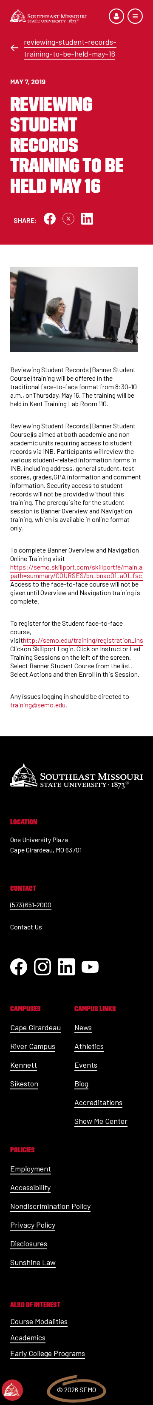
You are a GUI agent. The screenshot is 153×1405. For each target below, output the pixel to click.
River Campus (32, 1046)
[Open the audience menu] (116, 16)
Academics (27, 1337)
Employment (30, 1168)
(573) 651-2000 (30, 905)
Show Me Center (101, 1121)
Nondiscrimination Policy (50, 1206)
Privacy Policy (32, 1224)
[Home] (48, 16)
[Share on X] (68, 218)
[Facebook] (18, 966)
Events (85, 1064)
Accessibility (30, 1187)
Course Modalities (39, 1321)
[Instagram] (42, 966)
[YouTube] (90, 966)
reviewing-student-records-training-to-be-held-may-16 (70, 47)
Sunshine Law (33, 1262)
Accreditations (98, 1102)
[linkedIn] (66, 966)
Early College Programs (47, 1353)
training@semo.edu (37, 705)
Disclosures (28, 1243)
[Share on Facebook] (49, 218)
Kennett (23, 1064)
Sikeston (24, 1083)
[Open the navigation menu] (135, 16)
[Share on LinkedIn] (87, 218)
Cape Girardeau (35, 1027)
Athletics (89, 1046)
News (83, 1027)
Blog (81, 1083)
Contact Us (26, 927)
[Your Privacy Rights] (12, 1390)
